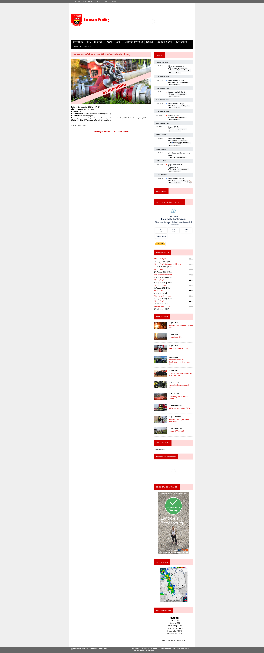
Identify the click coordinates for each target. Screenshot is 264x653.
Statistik (77, 47)
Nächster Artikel (121, 132)
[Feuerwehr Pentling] (90, 16)
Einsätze (98, 42)
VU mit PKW (159, 269)
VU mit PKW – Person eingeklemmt (167, 264)
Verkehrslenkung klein (162, 306)
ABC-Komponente (165, 42)
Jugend (109, 42)
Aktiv (88, 42)
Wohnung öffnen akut (162, 296)
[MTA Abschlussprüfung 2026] (160, 410)
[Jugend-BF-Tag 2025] (160, 433)
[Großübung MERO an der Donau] (160, 398)
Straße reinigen (160, 259)
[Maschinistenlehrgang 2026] (160, 350)
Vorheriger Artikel (102, 132)
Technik (149, 42)
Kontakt (98, 1)
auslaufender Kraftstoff (163, 275)
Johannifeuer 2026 (175, 337)
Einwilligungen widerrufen (144, 651)
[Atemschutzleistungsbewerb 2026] (160, 387)
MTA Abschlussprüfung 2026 (179, 408)
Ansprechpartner (134, 42)
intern (113, 1)
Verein (119, 42)
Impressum (76, 1)
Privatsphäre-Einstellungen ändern (145, 649)
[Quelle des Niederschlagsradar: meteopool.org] (173, 584)
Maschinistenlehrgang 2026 (179, 348)
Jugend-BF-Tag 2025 (176, 431)
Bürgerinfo (181, 42)
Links (106, 1)
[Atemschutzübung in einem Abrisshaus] (160, 421)
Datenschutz (88, 1)
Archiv (87, 47)
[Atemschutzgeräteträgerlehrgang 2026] (160, 327)
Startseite (78, 42)
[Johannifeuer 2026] (160, 339)
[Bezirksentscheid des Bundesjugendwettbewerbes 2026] (160, 361)
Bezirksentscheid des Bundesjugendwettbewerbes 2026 (179, 362)
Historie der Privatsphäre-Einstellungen (174, 649)
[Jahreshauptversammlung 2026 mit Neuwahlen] (160, 375)
